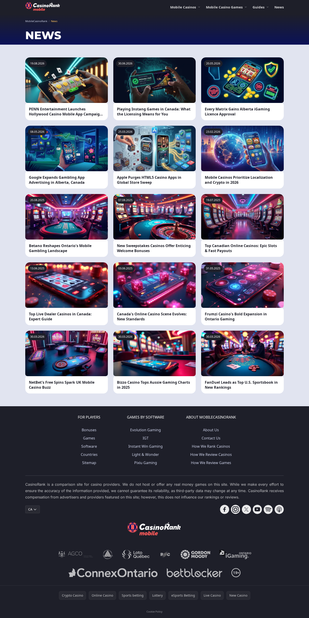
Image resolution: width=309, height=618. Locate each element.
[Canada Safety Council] (108, 554)
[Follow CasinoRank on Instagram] (235, 509)
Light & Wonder (145, 454)
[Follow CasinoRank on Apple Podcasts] (279, 509)
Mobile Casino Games (224, 7)
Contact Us (211, 438)
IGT (146, 438)
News (279, 7)
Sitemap (89, 462)
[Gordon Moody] (195, 554)
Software (89, 446)
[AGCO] (76, 554)
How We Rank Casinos (211, 446)
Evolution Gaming (145, 429)
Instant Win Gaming (145, 446)
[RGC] (165, 554)
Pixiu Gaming (145, 462)
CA (30, 509)
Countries (89, 454)
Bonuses (89, 429)
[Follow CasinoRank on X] (246, 509)
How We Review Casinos (211, 454)
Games (89, 438)
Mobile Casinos (183, 7)
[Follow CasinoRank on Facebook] (224, 509)
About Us (211, 429)
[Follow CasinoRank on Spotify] (268, 509)
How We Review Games (211, 462)
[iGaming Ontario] (235, 554)
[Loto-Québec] (136, 554)
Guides (258, 7)
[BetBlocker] (194, 572)
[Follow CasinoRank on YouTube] (257, 509)
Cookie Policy (154, 611)
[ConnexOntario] (113, 572)
